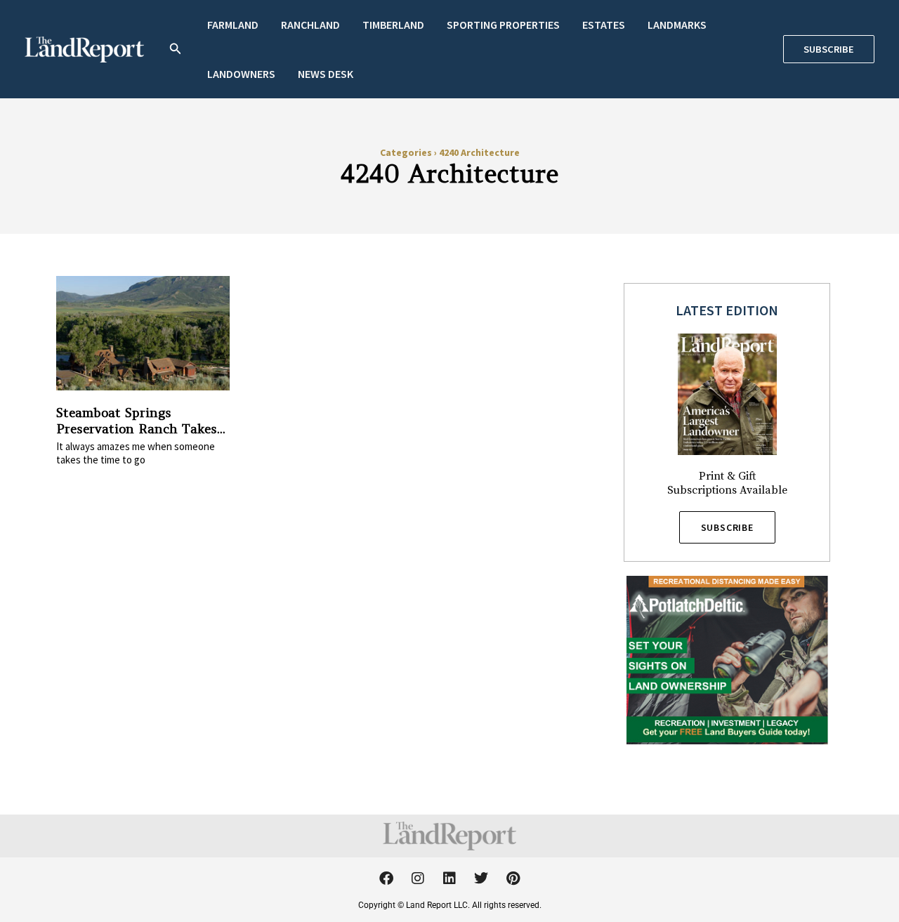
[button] (175, 49)
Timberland (393, 25)
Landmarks (677, 25)
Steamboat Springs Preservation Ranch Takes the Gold (136, 428)
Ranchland (310, 25)
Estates (603, 25)
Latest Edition (727, 310)
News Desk (325, 74)
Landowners (241, 74)
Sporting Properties (503, 25)
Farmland (232, 25)
